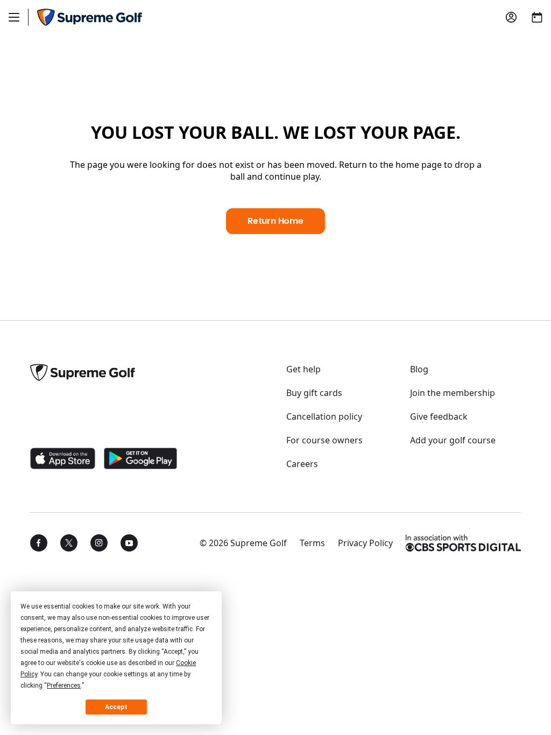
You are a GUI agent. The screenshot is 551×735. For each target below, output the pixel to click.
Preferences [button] (64, 685)
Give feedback (439, 416)
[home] (89, 17)
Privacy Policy (365, 543)
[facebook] (38, 543)
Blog (419, 369)
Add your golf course (453, 440)
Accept (116, 707)
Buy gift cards (314, 392)
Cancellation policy (324, 416)
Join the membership (452, 392)
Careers (302, 463)
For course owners (324, 440)
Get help (303, 369)
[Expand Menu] (14, 17)
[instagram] (99, 543)
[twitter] (68, 543)
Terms (312, 543)
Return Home (275, 221)
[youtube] (129, 543)
